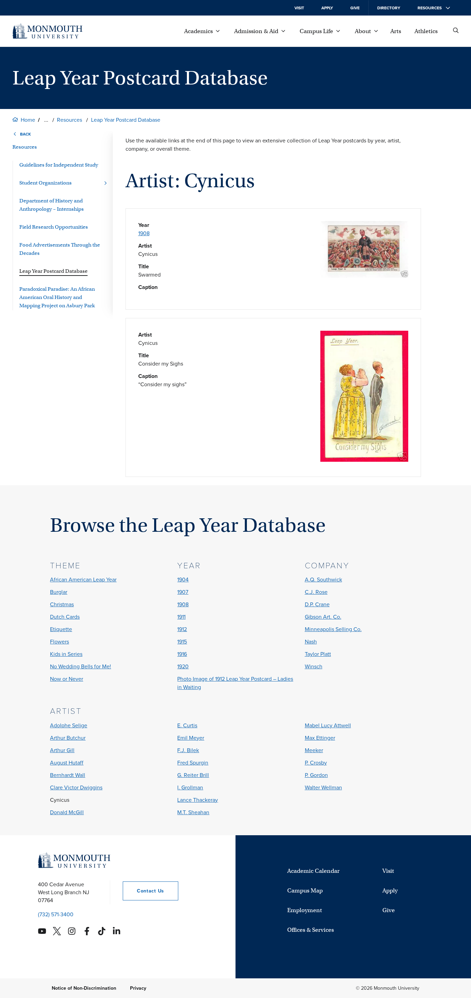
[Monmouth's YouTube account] (42, 931)
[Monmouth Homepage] (47, 31)
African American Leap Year (83, 579)
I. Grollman (190, 787)
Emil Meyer (190, 738)
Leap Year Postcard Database (125, 120)
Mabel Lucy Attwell (328, 725)
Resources (69, 120)
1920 (183, 666)
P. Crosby (316, 763)
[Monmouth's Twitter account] (57, 931)
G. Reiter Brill (193, 775)
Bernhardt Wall (67, 775)
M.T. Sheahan (193, 812)
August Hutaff (66, 763)
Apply (327, 8)
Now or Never (66, 679)
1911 (181, 617)
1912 (182, 629)
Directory (388, 8)
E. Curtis (187, 725)
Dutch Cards (65, 617)
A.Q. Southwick (323, 579)
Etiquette (61, 629)
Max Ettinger (320, 738)
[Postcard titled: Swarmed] (364, 276)
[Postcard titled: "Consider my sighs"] (364, 460)
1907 (182, 592)
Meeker (314, 750)
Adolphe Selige (68, 725)
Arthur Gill (62, 750)
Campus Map (305, 890)
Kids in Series (66, 654)
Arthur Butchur (68, 738)
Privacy (138, 988)
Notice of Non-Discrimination (84, 988)
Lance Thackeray (197, 800)
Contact (143, 891)
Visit (299, 8)
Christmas (62, 604)
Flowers (59, 642)
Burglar (58, 592)
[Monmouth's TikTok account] (102, 931)
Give (355, 8)
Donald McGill (67, 812)
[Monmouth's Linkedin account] (116, 931)
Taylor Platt (318, 654)
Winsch (313, 666)
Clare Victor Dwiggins (76, 787)
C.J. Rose (316, 592)
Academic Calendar (313, 871)
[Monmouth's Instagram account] (72, 931)
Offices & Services (310, 930)
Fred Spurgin (192, 763)
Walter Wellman (323, 787)
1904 (183, 579)
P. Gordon (316, 775)
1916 (182, 654)
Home (28, 120)
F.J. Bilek (188, 750)
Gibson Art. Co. (323, 617)
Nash (311, 642)
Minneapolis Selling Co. (333, 629)
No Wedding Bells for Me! (80, 666)
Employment (304, 910)
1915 (182, 642)
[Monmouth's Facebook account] (87, 931)
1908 (144, 233)
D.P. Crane (317, 604)
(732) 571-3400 (55, 914)
